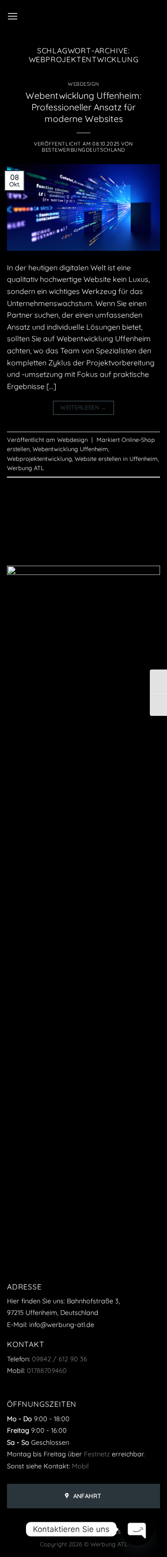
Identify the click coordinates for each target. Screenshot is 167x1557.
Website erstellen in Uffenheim (116, 458)
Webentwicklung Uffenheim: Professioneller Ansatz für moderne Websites (83, 107)
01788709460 (47, 1370)
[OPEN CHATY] (137, 1529)
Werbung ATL (25, 468)
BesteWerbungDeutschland (83, 150)
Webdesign (83, 84)
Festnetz (97, 1454)
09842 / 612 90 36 (59, 1359)
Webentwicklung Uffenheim (70, 449)
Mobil (80, 1466)
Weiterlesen (83, 407)
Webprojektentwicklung (39, 458)
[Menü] (12, 16)
